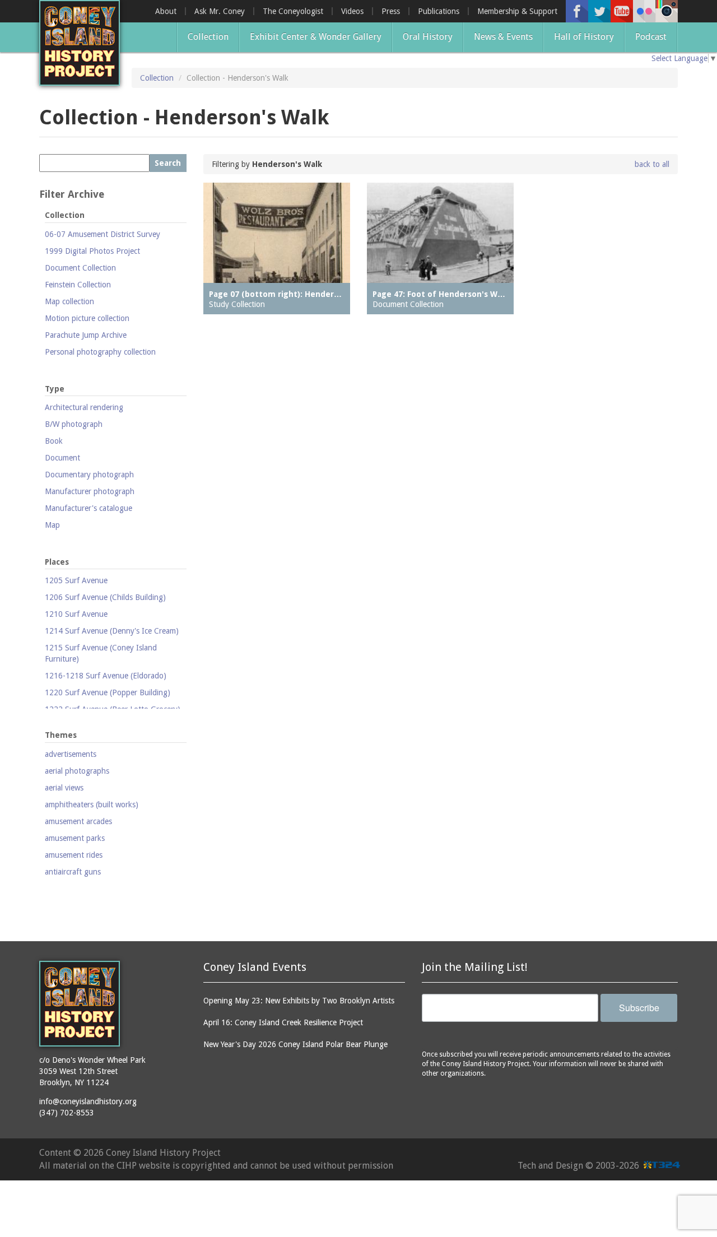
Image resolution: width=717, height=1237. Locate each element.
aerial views (64, 787)
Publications (438, 11)
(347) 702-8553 (66, 1112)
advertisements (70, 754)
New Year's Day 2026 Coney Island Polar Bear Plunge (295, 1044)
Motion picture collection (87, 318)
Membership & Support (517, 11)
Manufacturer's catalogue (88, 508)
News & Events (503, 36)
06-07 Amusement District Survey (102, 234)
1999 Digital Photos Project (92, 251)
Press (390, 11)
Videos (352, 11)
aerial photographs (77, 770)
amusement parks (75, 838)
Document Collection (80, 267)
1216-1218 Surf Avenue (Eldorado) (105, 675)
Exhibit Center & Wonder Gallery (315, 36)
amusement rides (74, 854)
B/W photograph (74, 424)
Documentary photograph (89, 474)
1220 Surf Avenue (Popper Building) (107, 692)
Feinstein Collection (78, 284)
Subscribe (639, 1007)
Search (168, 163)
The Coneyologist (293, 11)
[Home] (79, 43)
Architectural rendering (84, 407)
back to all (652, 164)
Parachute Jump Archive (86, 335)
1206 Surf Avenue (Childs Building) (105, 597)
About (165, 11)
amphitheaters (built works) (91, 804)
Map (52, 524)
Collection (208, 36)
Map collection (69, 301)
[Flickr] (644, 11)
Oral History (428, 36)
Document (62, 457)
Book (54, 440)
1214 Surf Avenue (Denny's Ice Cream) (112, 630)
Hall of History (584, 36)
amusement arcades (78, 821)
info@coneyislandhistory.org (88, 1101)
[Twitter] (599, 11)
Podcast (651, 36)
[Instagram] (666, 11)
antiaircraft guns (73, 871)
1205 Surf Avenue (76, 580)
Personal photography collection (100, 351)
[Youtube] (622, 11)
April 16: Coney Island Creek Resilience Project (283, 1022)
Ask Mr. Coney (219, 11)
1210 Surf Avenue (76, 614)
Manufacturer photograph (89, 491)
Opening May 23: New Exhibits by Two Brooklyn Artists (298, 1000)
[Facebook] (577, 11)
